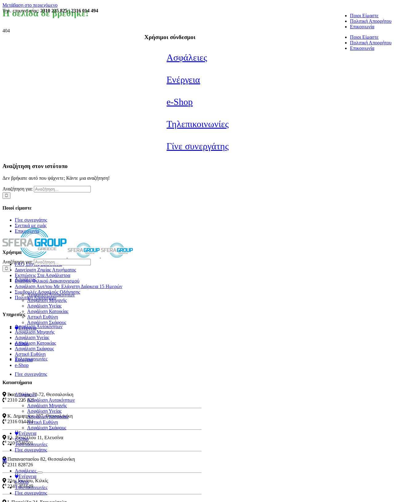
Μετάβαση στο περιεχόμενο (30, 5)
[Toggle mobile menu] (4, 460)
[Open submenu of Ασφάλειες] (40, 472)
